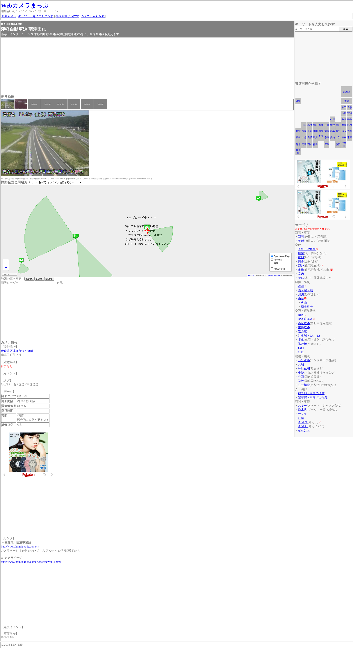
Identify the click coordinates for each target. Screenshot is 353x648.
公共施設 (304, 384)
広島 (309, 131)
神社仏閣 (304, 368)
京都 (327, 125)
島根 (309, 125)
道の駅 (302, 331)
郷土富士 (307, 306)
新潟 (344, 119)
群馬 (344, 125)
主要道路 (304, 327)
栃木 (349, 125)
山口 (304, 125)
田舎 (301, 261)
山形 (344, 113)
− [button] (6, 267)
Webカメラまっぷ (25, 5)
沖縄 (298, 101)
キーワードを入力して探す (36, 16)
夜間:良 (303, 422)
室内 (301, 273)
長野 (338, 131)
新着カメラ (8, 16)
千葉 (349, 137)
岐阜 (332, 131)
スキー (302, 405)
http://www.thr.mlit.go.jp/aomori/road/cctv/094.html (31, 561)
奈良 (327, 137)
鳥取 (315, 125)
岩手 (349, 107)
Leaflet (251, 275)
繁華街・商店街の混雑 (312, 397)
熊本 (298, 144)
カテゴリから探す (93, 16)
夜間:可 (303, 426)
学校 (301, 380)
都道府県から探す (67, 16)
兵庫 (321, 125)
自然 (301, 253)
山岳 (301, 298)
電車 (301, 339)
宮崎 (304, 144)
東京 (344, 137)
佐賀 (298, 131)
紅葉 (301, 418)
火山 (304, 302)
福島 (349, 119)
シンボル (304, 360)
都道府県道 (305, 319)
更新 (301, 240)
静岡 (338, 144)
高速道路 (304, 323)
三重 (327, 144)
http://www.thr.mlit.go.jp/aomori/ (20, 546)
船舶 (301, 347)
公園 (301, 376)
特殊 (301, 277)
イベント (304, 430)
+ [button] (6, 262)
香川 (315, 137)
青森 (346, 101)
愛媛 (309, 137)
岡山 (315, 131)
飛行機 (302, 343)
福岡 (304, 131)
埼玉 (344, 131)
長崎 (298, 137)
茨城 (349, 131)
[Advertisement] (111, 66)
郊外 (301, 265)
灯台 (301, 352)
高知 (309, 144)
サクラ (302, 413)
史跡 (301, 372)
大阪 (321, 131)
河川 (301, 294)
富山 (338, 125)
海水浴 (302, 409)
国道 (301, 315)
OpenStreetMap (274, 275)
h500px (39, 279)
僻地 (301, 257)
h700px (29, 279)
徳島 (315, 144)
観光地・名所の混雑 (311, 393)
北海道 (346, 91)
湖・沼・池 (305, 290)
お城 (301, 364)
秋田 (344, 107)
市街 (301, 269)
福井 (332, 125)
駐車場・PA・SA (309, 335)
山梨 (338, 137)
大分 (304, 137)
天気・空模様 (307, 249)
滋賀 (327, 131)
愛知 (332, 137)
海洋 (301, 286)
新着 (301, 236)
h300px (49, 279)
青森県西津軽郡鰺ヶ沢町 (17, 350)
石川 (332, 119)
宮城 (349, 113)
